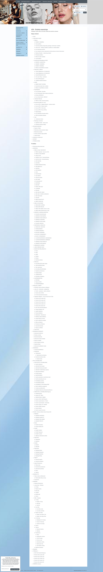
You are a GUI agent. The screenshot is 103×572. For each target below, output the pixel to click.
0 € (84, 12)
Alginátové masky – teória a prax (41, 122)
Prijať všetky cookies (15, 569)
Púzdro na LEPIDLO (39, 327)
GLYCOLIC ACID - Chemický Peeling (42, 159)
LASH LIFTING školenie (39, 78)
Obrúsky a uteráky (37, 335)
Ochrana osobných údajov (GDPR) (40, 133)
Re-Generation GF (38, 181)
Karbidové (37, 441)
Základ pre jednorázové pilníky (41, 435)
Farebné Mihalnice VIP (39, 309)
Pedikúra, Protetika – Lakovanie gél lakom (43, 53)
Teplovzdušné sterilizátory (41, 355)
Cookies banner (37, 135)
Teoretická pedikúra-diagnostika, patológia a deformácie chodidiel (47, 45)
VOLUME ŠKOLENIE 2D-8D (40, 75)
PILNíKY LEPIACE (38, 430)
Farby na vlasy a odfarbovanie (39, 476)
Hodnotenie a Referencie (47, 1)
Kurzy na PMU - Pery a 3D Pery (41, 109)
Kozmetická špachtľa (38, 336)
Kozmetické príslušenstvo (40, 466)
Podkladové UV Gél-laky (41, 519)
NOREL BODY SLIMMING (40, 205)
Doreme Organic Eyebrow (40, 406)
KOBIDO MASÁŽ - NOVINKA (40, 84)
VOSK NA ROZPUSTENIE (40, 265)
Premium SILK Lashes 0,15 (40, 303)
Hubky (36, 254)
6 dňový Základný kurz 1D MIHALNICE (42, 71)
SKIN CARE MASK (38, 195)
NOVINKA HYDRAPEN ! (39, 230)
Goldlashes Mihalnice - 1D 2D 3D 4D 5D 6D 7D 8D (43, 296)
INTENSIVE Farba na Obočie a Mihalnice (41, 287)
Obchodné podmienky (36, 1)
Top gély (37, 492)
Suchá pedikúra (38, 58)
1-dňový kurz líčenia (39, 119)
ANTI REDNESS (38, 170)
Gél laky (36, 487)
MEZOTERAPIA (37, 89)
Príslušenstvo (37, 532)
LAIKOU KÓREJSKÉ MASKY (39, 247)
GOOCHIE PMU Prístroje (39, 366)
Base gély (37, 490)
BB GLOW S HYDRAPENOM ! (40, 234)
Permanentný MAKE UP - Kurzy (40, 102)
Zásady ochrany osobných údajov (30, 570)
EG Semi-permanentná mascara (41, 294)
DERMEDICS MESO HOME (40, 221)
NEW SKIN (37, 184)
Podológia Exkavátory (39, 452)
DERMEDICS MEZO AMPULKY (41, 217)
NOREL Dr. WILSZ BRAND (40, 153)
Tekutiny (37, 472)
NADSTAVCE (36, 437)
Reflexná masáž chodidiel (40, 56)
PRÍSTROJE (37, 280)
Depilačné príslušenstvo (39, 270)
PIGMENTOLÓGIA (38, 393)
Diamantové (37, 439)
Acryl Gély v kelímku (40, 510)
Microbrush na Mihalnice (40, 324)
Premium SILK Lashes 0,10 (40, 302)
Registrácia (84, 6)
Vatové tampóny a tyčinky (39, 342)
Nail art (36, 496)
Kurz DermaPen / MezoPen (40, 91)
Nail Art (36, 525)
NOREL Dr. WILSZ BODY (38, 203)
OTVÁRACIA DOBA (62, 1)
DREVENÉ (37, 446)
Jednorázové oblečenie (38, 333)
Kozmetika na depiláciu (39, 276)
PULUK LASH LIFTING (39, 292)
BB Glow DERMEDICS (39, 95)
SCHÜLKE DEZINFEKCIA (38, 349)
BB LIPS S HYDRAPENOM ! (40, 236)
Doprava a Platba (37, 128)
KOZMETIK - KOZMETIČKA (40, 62)
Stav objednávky (40, 570)
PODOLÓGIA (36, 448)
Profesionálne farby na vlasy (40, 477)
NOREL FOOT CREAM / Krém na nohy (42, 208)
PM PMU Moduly (38, 373)
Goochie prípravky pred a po (40, 379)
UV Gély (37, 499)
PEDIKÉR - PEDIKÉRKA (39, 42)
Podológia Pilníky (38, 455)
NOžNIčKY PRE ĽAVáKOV (40, 419)
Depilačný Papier (38, 272)
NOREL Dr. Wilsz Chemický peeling (41, 100)
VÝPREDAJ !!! (35, 551)
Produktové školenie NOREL (40, 124)
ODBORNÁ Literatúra (37, 563)
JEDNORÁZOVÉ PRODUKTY (38, 331)
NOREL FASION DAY (39, 201)
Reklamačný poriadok (38, 131)
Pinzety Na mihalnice (39, 461)
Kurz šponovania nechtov (40, 49)
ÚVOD (18, 1)
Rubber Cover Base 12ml (41, 514)
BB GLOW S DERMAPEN (39, 232)
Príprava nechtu (38, 488)
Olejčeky (38, 531)
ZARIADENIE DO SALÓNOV (39, 245)
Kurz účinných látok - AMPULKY (41, 97)
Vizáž (35, 117)
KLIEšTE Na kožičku (39, 424)
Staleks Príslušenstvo (38, 463)
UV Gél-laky (37, 518)
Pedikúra (35, 40)
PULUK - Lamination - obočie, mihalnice (42, 291)
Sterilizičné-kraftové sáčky (40, 357)
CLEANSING (37, 188)
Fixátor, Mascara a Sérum (40, 318)
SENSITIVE (37, 168)
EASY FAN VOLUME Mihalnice (41, 307)
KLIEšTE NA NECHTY (39, 426)
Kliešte (35, 422)
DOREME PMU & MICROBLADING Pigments (42, 391)
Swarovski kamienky (39, 325)
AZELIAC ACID (38, 155)
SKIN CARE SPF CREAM (39, 192)
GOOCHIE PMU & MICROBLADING (40, 362)
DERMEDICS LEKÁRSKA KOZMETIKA (41, 212)
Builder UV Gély (40, 501)
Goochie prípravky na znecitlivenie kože (42, 377)
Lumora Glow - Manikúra (38, 485)
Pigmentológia (38, 111)
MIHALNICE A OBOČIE (38, 69)
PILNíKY (35, 428)
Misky (36, 252)
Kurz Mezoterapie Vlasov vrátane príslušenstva (44, 93)
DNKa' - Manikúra (37, 498)
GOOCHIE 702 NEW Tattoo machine (42, 369)
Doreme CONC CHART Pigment (41, 399)
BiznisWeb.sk (84, 570)
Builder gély (37, 494)
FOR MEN (37, 197)
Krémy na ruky (39, 540)
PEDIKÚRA (35, 549)
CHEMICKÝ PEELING (38, 98)
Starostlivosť (36, 479)
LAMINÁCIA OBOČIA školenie (40, 80)
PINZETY (35, 457)
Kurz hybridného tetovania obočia (41, 113)
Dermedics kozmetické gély (40, 214)
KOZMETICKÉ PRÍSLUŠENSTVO (40, 249)
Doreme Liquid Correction (40, 410)
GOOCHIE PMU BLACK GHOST (41, 368)
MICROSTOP (36, 351)
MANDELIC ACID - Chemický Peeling (42, 157)
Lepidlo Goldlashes (39, 311)
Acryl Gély (37, 507)
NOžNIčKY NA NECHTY (39, 417)
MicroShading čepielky (39, 382)
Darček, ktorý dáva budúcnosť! (38, 146)
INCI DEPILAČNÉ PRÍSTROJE (40, 269)
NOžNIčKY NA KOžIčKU (39, 415)
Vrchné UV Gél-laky (40, 521)
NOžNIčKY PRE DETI (39, 421)
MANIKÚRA (35, 481)
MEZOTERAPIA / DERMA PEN (39, 225)
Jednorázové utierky (40, 541)
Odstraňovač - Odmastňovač (40, 314)
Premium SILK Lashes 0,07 (40, 300)
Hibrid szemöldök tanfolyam (40, 115)
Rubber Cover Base (39, 512)
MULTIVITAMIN (38, 173)
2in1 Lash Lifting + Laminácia (41, 76)
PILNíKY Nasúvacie (39, 432)
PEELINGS (37, 190)
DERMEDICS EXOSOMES (40, 219)
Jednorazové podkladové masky (40, 346)
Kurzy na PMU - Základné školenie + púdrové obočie (45, 104)
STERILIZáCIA (38, 353)
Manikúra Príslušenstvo (38, 483)
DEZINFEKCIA (35, 347)
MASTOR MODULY (38, 375)
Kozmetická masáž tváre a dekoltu (41, 86)
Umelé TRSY (36, 329)
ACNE (36, 172)
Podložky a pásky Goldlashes (40, 316)
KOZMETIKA (35, 148)
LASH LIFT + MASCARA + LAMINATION (41, 289)
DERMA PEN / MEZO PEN (40, 227)
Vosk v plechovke (38, 267)
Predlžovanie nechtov (41, 536)
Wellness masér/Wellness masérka (41, 67)
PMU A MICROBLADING (37, 360)
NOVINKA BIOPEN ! (39, 228)
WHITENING (37, 183)
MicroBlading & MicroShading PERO (42, 384)
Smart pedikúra (38, 43)
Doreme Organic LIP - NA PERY (41, 404)
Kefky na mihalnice (39, 322)
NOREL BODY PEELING (39, 206)
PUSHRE (35, 443)
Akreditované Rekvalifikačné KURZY (41, 60)
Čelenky (36, 256)
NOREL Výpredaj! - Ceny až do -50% (42, 151)
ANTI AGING (37, 179)
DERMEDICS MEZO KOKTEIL (40, 216)
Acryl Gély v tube (40, 509)
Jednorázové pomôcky (39, 468)
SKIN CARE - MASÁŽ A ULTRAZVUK (42, 194)
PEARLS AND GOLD (39, 186)
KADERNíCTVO (36, 474)
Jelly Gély (38, 503)
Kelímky (36, 258)
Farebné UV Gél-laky (40, 523)
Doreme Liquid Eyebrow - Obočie (41, 400)
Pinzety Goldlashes (38, 313)
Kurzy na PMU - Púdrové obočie (41, 106)
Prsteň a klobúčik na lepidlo (40, 320)
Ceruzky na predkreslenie (40, 388)
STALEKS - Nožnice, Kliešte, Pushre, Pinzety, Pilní (42, 411)
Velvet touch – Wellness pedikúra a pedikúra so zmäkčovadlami (47, 47)
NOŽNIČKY (36, 413)
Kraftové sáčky (39, 358)
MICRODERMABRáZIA (39, 283)
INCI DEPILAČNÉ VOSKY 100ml (41, 263)
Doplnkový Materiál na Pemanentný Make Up (43, 389)
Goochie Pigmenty (38, 364)
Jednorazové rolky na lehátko (39, 338)
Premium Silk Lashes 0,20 (40, 305)
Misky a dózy (37, 465)
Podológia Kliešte (38, 450)
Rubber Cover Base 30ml (41, 516)
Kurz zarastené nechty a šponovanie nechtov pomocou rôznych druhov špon (49, 51)
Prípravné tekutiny (40, 529)
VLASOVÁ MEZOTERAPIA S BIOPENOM (42, 239)
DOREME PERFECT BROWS (40, 397)
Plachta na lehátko (37, 340)
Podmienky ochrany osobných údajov (41, 130)
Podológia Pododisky (39, 454)
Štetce (36, 250)
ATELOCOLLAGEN (38, 177)
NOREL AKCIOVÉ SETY (39, 199)
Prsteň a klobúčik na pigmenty (41, 386)
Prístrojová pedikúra (39, 54)
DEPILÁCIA (36, 261)
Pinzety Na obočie (38, 459)
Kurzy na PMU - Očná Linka (40, 108)
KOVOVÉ (37, 444)
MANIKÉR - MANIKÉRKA (39, 64)
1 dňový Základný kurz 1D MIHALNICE (42, 73)
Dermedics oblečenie (39, 223)
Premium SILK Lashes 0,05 (40, 298)
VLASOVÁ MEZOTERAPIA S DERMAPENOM (43, 238)
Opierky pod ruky (40, 543)
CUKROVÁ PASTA (38, 274)
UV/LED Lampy (39, 538)
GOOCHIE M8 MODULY (39, 371)
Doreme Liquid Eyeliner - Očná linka (42, 402)
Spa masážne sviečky (41, 545)
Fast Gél (38, 505)
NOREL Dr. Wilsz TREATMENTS (40, 150)
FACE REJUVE (38, 175)
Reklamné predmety (39, 547)
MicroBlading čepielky (39, 380)
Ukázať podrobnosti (5, 568)
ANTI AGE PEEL (38, 161)
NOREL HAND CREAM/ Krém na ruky (42, 210)
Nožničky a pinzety (39, 259)
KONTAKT (55, 1)
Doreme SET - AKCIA (39, 395)
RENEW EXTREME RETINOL (40, 164)
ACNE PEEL (37, 162)
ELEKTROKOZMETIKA (38, 278)
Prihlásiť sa (78, 6)
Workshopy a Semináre (38, 120)
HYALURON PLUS (38, 166)
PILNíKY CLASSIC (38, 433)
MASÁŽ (35, 82)
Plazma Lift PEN (38, 281)
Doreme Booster (38, 408)
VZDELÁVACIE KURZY (25, 1)
